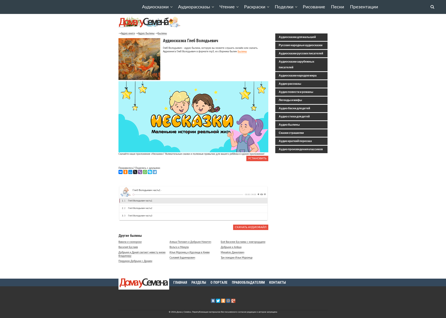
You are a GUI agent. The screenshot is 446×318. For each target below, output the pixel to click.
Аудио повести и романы (296, 92)
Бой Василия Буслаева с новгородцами (243, 242)
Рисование (314, 7)
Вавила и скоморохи (130, 242)
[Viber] (140, 172)
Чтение (227, 7)
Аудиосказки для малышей (297, 37)
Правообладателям (248, 282)
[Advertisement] (301, 181)
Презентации (364, 7)
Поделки (284, 7)
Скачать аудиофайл (251, 227)
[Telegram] (155, 172)
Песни (337, 7)
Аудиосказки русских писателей (301, 53)
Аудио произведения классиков (301, 149)
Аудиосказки (155, 7)
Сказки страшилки (291, 133)
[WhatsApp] (145, 172)
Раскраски (254, 7)
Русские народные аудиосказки (300, 45)
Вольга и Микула (179, 247)
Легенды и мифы (290, 100)
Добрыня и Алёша (231, 247)
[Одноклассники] (125, 172)
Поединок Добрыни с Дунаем (135, 261)
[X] (135, 172)
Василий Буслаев (128, 247)
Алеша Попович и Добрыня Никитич (190, 242)
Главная (180, 282)
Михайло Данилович (232, 252)
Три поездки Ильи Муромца (236, 257)
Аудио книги (128, 33)
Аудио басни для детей (294, 108)
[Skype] (150, 172)
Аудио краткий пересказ (295, 141)
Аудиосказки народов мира (298, 75)
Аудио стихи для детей (294, 116)
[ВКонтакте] (120, 172)
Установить (257, 158)
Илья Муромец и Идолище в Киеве (190, 252)
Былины (162, 33)
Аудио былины (146, 33)
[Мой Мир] (130, 172)
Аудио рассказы (290, 84)
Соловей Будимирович (182, 257)
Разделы (198, 282)
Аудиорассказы (194, 7)
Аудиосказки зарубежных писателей (296, 64)
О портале (219, 282)
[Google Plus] (233, 301)
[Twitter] (218, 301)
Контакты (277, 282)
